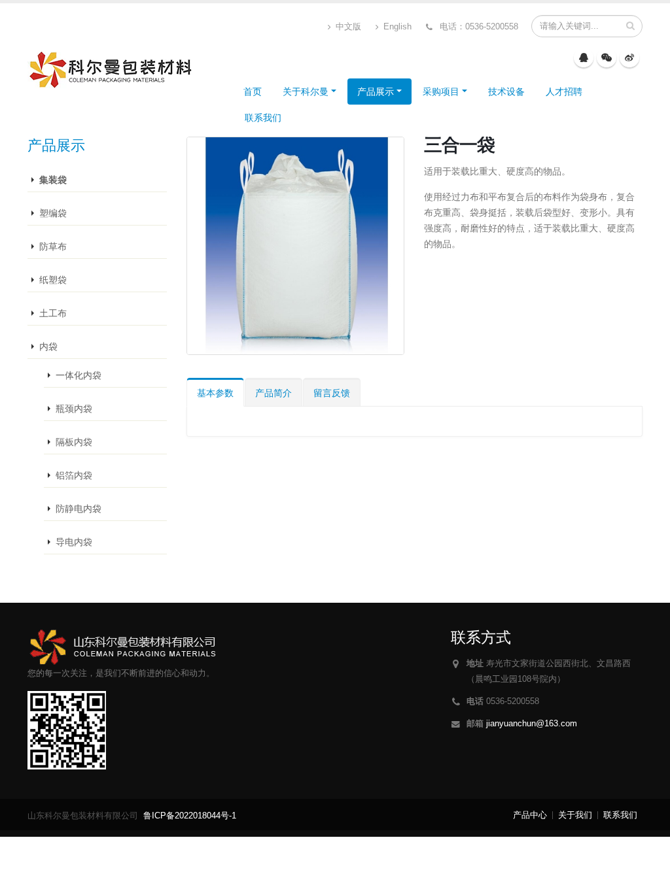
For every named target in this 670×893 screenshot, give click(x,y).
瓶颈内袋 (74, 408)
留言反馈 (331, 393)
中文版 (347, 26)
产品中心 (530, 815)
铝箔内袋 (74, 475)
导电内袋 (74, 542)
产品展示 (375, 91)
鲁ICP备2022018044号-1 (189, 815)
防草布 (53, 246)
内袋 (48, 346)
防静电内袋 (78, 508)
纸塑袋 (53, 280)
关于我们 (575, 815)
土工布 (53, 313)
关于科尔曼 (305, 91)
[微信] (606, 57)
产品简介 (273, 393)
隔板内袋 (74, 442)
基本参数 (215, 393)
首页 (252, 91)
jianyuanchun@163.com (531, 723)
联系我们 (263, 117)
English (396, 26)
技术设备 (506, 91)
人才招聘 (564, 91)
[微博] (629, 57)
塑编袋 (53, 213)
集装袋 (53, 180)
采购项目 (441, 91)
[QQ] (583, 57)
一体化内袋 (78, 375)
